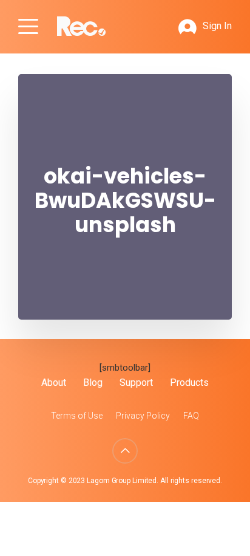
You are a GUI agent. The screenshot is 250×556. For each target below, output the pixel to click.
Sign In (217, 26)
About (53, 382)
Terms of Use (77, 415)
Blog (93, 382)
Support (136, 382)
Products (189, 382)
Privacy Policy (143, 415)
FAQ (191, 415)
